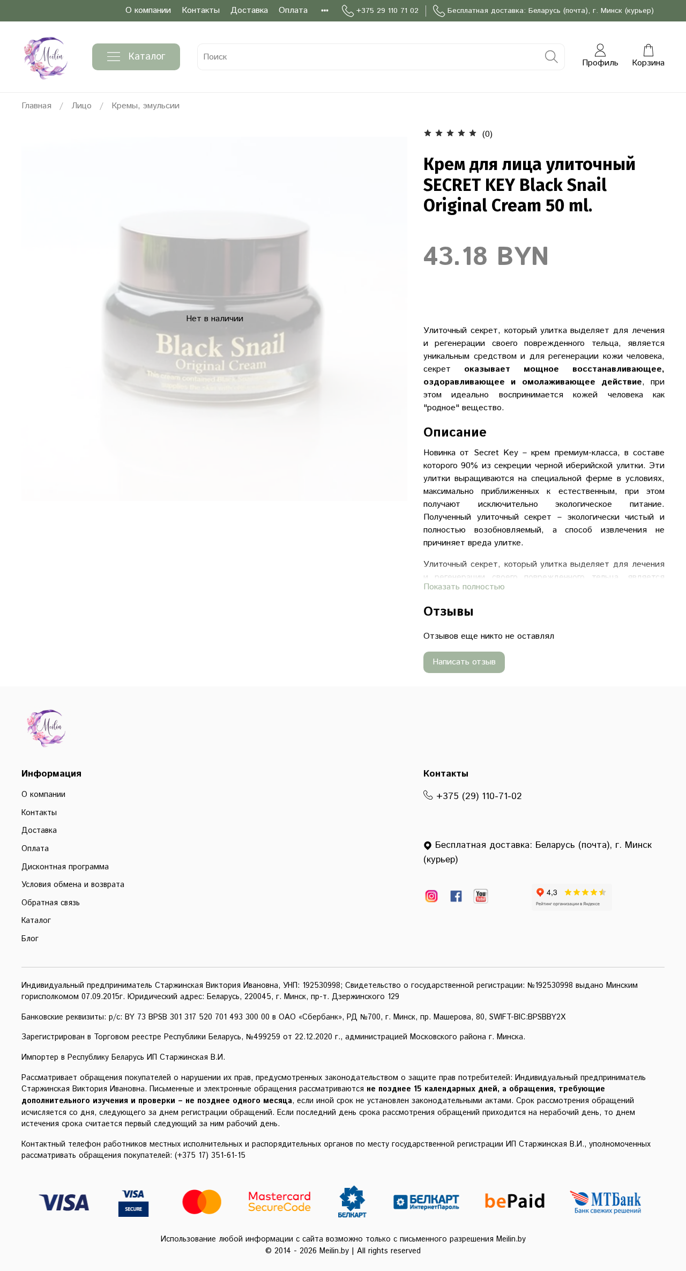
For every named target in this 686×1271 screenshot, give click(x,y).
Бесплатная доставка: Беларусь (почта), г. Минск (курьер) (551, 10)
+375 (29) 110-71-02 (477, 796)
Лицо (81, 106)
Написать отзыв (464, 662)
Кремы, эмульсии (145, 106)
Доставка (249, 10)
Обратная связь (50, 903)
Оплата (293, 10)
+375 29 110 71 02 (387, 10)
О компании (148, 10)
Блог (30, 939)
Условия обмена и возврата (72, 885)
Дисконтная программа (65, 867)
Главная (36, 106)
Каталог (147, 57)
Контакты (201, 10)
